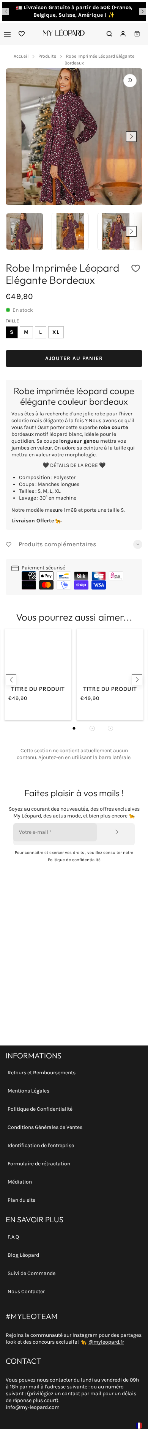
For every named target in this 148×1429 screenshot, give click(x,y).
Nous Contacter (26, 1291)
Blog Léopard (23, 1255)
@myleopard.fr (106, 1342)
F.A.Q (13, 1237)
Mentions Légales (28, 1091)
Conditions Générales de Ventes (45, 1127)
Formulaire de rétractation (39, 1163)
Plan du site (21, 1200)
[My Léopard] (63, 34)
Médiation (20, 1182)
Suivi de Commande (31, 1273)
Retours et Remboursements (42, 1072)
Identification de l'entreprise (41, 1145)
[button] (5, 11)
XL (56, 332)
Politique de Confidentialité (40, 1109)
